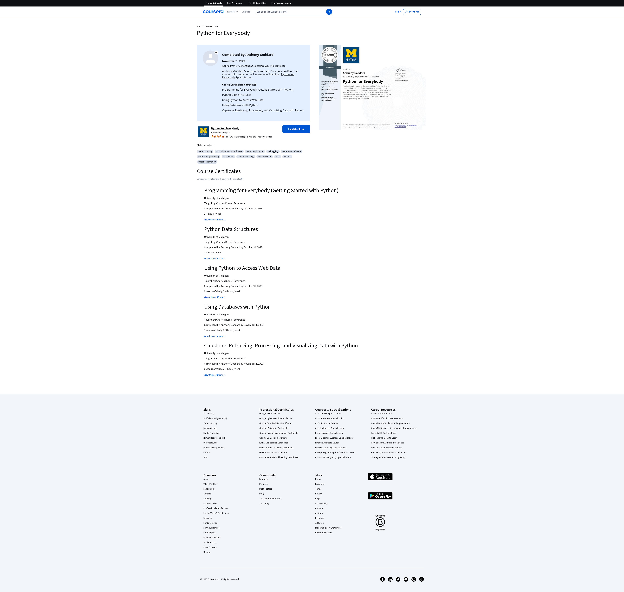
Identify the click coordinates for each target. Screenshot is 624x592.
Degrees (207, 518)
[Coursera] (213, 11)
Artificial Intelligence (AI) (215, 418)
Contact (319, 508)
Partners (263, 484)
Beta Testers (265, 489)
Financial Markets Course (327, 442)
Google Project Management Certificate (278, 433)
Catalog (207, 498)
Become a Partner (212, 537)
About (206, 479)
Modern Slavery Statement (328, 528)
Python (206, 452)
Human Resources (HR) (214, 438)
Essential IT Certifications (383, 433)
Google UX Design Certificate (273, 438)
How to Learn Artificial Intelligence (387, 442)
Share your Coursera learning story (388, 457)
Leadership (208, 489)
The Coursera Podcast (270, 498)
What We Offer (210, 484)
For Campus (209, 532)
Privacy (318, 493)
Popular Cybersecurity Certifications (389, 452)
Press (318, 479)
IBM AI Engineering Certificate (273, 442)
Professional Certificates (215, 508)
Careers (207, 493)
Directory (319, 518)
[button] (246, 12)
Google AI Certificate (269, 413)
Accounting (208, 413)
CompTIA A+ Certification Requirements (390, 423)
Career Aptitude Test (381, 413)
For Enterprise (210, 523)
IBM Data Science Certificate (273, 452)
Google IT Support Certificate (273, 428)
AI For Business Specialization (329, 418)
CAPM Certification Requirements (387, 418)
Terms (318, 489)
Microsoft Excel (210, 442)
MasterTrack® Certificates (216, 513)
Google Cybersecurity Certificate (275, 418)
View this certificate (213, 219)
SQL (205, 457)
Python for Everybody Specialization (333, 457)
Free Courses (210, 547)
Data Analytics (210, 428)
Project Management (213, 447)
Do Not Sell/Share (323, 532)
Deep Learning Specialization (329, 433)
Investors (320, 484)
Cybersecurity (210, 423)
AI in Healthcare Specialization (329, 428)
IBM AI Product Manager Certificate (276, 447)
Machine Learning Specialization (330, 447)
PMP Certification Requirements (386, 447)
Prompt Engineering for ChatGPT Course (335, 452)
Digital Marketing (211, 433)
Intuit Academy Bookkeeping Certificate (278, 457)
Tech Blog (264, 503)
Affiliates (319, 523)
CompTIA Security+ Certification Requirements (393, 428)
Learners (263, 479)
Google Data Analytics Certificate (275, 423)
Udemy (206, 552)
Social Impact (209, 542)
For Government (211, 528)
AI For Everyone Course (326, 423)
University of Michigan (220, 132)
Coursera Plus (210, 503)
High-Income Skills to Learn (384, 438)
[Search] (329, 12)
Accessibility (321, 503)
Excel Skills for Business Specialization (334, 438)
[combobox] (287, 12)
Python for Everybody (225, 128)
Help (317, 498)
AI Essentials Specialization (328, 413)
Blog (261, 493)
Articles (319, 513)
